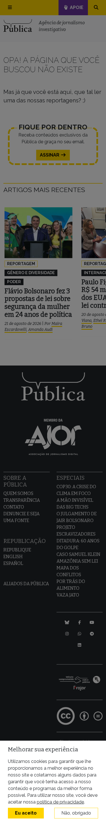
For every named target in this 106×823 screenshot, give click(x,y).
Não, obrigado (76, 813)
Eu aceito (26, 813)
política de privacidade (60, 802)
